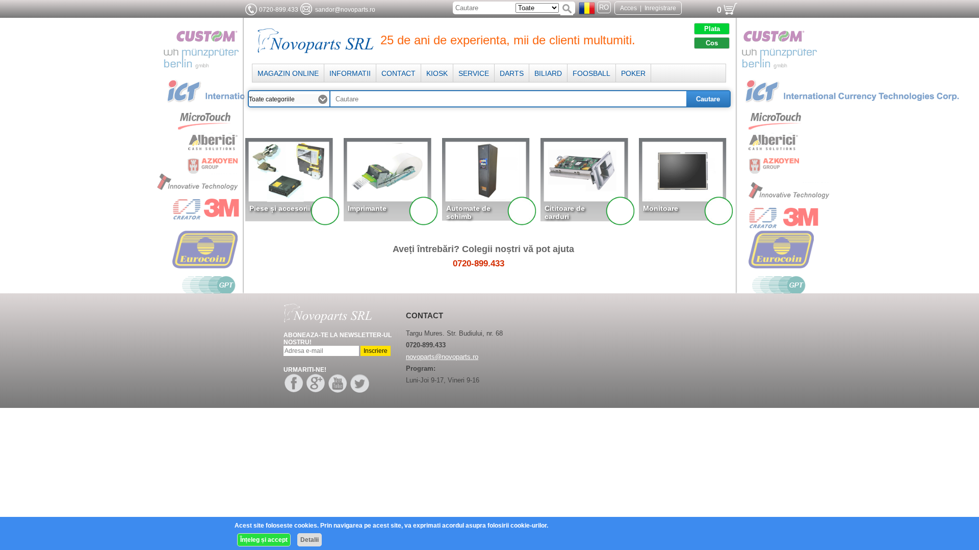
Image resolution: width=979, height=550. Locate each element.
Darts (512, 73)
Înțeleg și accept (264, 539)
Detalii (309, 539)
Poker (633, 73)
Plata (712, 29)
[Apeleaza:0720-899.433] (251, 9)
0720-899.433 (278, 9)
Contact (398, 73)
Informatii (350, 73)
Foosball (591, 73)
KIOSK (437, 73)
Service (473, 73)
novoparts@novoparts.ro (442, 357)
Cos (712, 43)
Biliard (548, 73)
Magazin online (288, 73)
